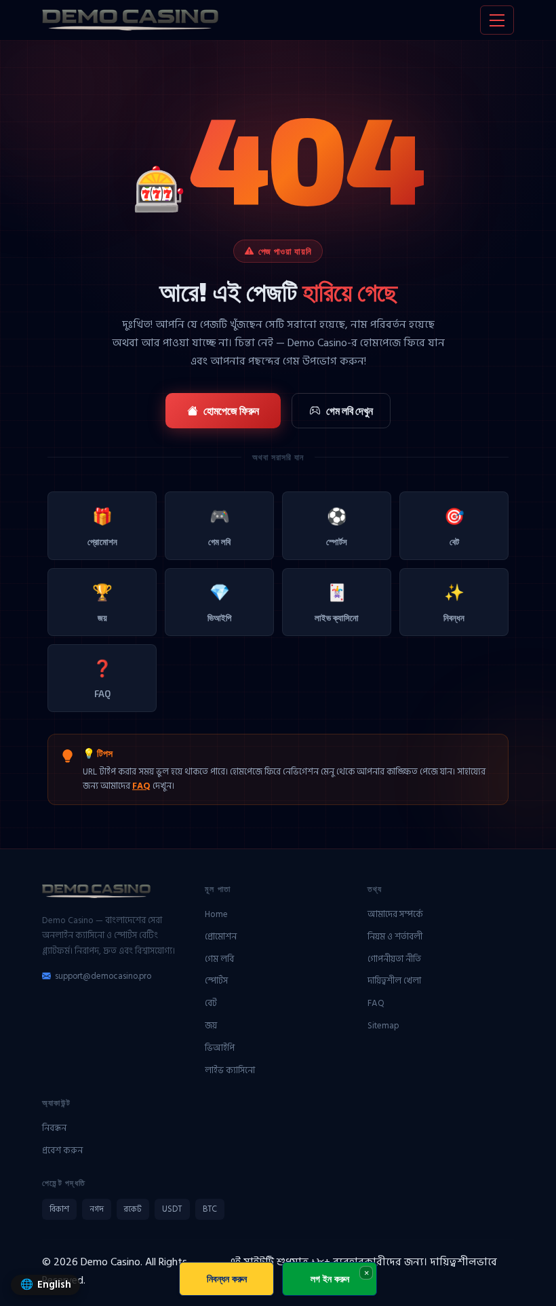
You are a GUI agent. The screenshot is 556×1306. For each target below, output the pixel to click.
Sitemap (383, 1025)
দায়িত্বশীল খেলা (394, 980)
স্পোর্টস (336, 526)
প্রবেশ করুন (62, 1150)
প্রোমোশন (102, 526)
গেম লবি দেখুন (349, 410)
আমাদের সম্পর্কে (395, 914)
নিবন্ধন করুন (227, 1278)
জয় (102, 602)
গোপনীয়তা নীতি (394, 959)
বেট (454, 526)
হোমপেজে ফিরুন (231, 410)
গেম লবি (219, 526)
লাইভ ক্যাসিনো (337, 602)
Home (216, 914)
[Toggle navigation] (497, 20)
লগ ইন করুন (330, 1278)
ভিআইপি (219, 602)
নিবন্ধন (453, 602)
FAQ (102, 678)
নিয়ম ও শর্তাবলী (395, 936)
